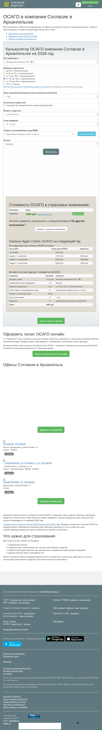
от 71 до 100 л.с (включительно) (20, 76)
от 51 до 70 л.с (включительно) (19, 73)
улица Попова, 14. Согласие (19, 482)
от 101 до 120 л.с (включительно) (20, 78)
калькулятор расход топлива (15, 629)
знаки (77, 607)
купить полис (78, 214)
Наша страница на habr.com (15, 699)
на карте (35, 607)
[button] (78, 4)
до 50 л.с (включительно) (17, 70)
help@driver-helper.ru (50, 591)
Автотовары (58, 621)
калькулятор (16, 599)
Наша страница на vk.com (14, 701)
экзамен (61, 607)
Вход (90, 6)
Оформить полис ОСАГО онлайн (22, 36)
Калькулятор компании (44, 214)
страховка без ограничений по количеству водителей (29, 105)
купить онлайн (29, 599)
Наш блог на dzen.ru (12, 696)
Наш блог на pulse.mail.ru (14, 704)
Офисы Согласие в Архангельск (22, 39)
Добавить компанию (51, 429)
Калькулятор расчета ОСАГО (21, 33)
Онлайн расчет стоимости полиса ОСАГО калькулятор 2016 (29, 524)
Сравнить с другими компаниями (51, 229)
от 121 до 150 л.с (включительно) (20, 81)
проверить (73, 599)
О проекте (7, 673)
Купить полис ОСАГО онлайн (51, 354)
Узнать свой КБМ (86, 134)
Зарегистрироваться (90, 2)
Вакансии (7, 661)
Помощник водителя (18, 4)
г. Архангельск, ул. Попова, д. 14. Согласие (27, 462)
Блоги (5, 621)
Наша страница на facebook (15, 707)
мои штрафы (85, 599)
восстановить (24, 602)
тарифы (27, 624)
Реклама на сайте (11, 656)
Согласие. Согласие (14, 443)
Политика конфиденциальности (17, 668)
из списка (78, 86)
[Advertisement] (51, 176)
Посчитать (51, 151)
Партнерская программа (14, 653)
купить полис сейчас (51, 321)
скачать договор (26, 616)
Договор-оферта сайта (13, 671)
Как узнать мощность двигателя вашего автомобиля (28, 86)
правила (69, 607)
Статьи (13, 621)
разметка (84, 607)
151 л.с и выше (12, 84)
